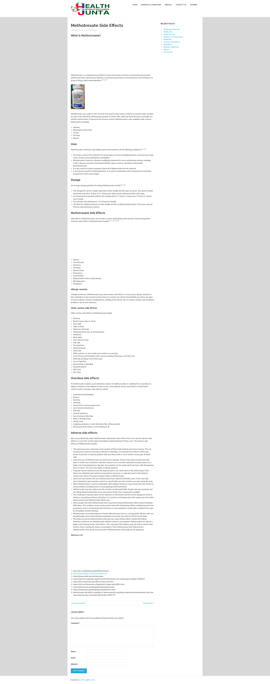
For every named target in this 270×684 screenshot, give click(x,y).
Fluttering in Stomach (171, 29)
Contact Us (181, 5)
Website (74, 664)
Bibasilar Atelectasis (171, 47)
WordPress (82, 680)
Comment (75, 623)
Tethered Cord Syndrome (173, 37)
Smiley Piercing (169, 34)
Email (73, 658)
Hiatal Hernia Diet (78, 603)
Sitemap (193, 5)
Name (73, 651)
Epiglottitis (167, 44)
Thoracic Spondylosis (171, 42)
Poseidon (92, 680)
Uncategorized (91, 30)
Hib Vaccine (167, 52)
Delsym (166, 49)
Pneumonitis (148, 603)
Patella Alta (167, 32)
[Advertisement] (112, 57)
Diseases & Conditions (151, 5)
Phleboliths (167, 39)
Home (135, 5)
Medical (168, 5)
